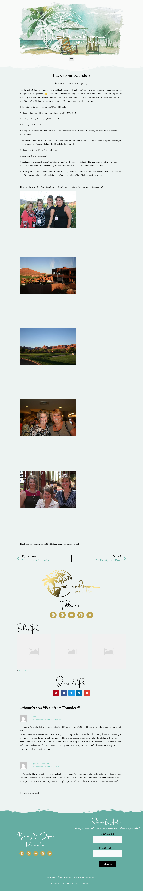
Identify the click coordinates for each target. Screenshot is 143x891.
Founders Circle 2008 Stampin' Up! (72, 83)
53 (26, 670)
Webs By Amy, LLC (84, 883)
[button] (71, 59)
